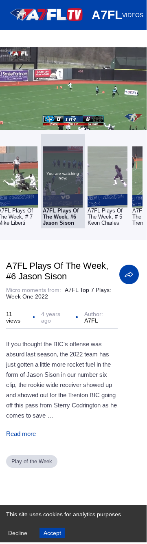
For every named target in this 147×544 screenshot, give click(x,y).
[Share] (129, 274)
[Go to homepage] (47, 23)
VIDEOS (132, 15)
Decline (17, 533)
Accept (52, 533)
